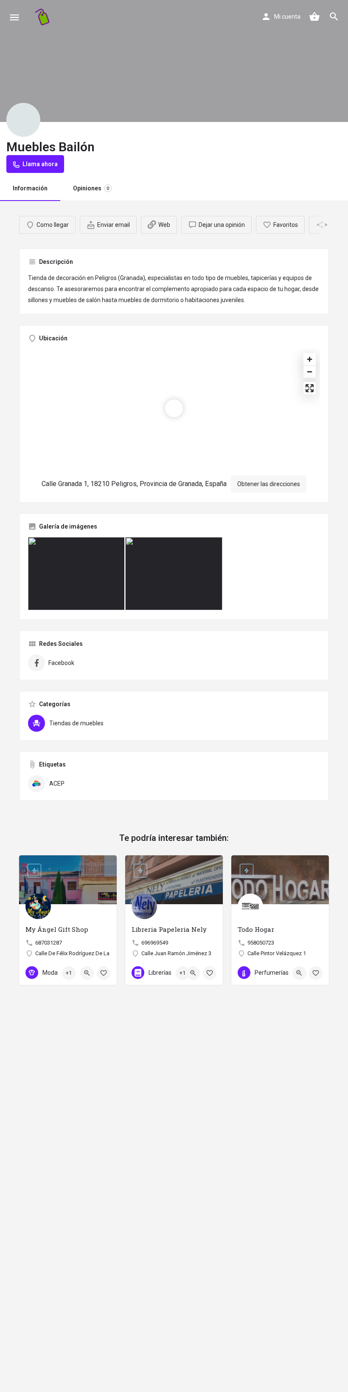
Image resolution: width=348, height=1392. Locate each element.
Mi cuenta (287, 16)
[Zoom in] (309, 359)
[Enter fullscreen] (309, 388)
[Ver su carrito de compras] (314, 16)
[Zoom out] (309, 371)
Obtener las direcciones (268, 484)
